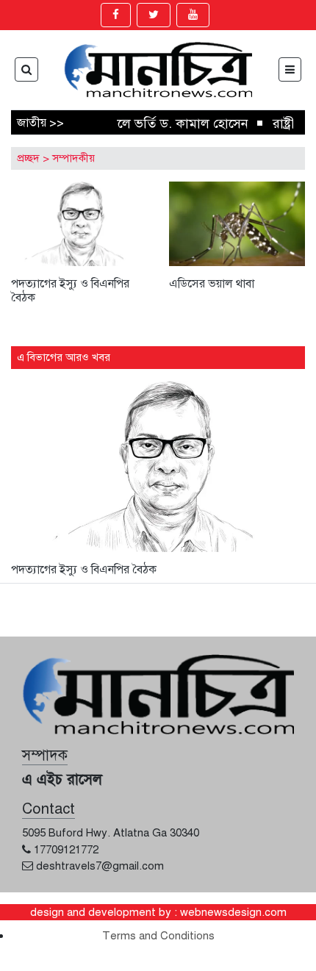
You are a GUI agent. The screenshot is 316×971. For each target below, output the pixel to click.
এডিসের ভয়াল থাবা (211, 283)
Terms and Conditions (158, 935)
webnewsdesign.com (233, 912)
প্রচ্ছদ (28, 158)
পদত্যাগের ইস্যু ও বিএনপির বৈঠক (70, 290)
